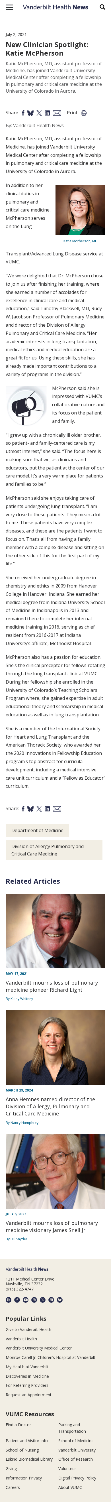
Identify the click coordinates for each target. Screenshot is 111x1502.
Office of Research (75, 1459)
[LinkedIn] (51, 1300)
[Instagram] (34, 1300)
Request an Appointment (29, 1394)
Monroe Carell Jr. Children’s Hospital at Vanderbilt (50, 1357)
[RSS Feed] (8, 1300)
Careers (13, 1487)
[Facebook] (17, 1300)
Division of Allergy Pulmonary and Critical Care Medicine (47, 850)
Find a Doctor (18, 1424)
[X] (43, 1300)
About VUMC (70, 1487)
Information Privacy (24, 1478)
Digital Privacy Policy (77, 1478)
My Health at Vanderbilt (27, 1366)
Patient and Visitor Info (27, 1440)
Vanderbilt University (77, 1450)
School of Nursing (22, 1450)
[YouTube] (25, 1300)
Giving (11, 1468)
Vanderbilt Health (21, 1339)
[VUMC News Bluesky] (60, 1300)
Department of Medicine (37, 830)
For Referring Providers (27, 1385)
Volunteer (67, 1468)
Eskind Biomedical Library (29, 1459)
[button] (9, 7)
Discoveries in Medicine (27, 1376)
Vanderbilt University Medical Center (39, 1348)
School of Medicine (76, 1440)
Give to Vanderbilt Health (28, 1329)
